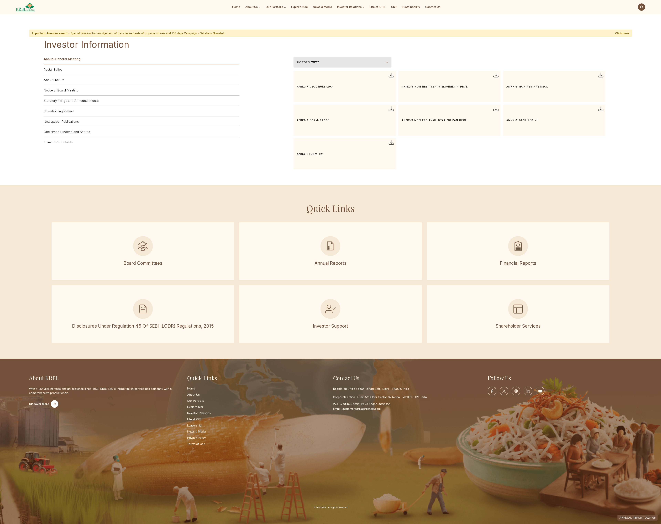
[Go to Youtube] (540, 391)
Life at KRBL (378, 7)
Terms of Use (196, 444)
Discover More (39, 404)
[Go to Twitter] (504, 391)
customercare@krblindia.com (361, 408)
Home (236, 7)
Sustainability (411, 7)
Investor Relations (349, 7)
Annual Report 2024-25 (637, 517)
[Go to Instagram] (516, 391)
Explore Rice (299, 7)
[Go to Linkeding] (528, 391)
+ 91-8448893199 (352, 404)
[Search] (641, 7)
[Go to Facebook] (492, 391)
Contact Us (432, 7)
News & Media (322, 7)
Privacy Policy (196, 437)
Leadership (194, 425)
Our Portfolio (274, 7)
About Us (251, 7)
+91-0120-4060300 (377, 404)
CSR (394, 7)
